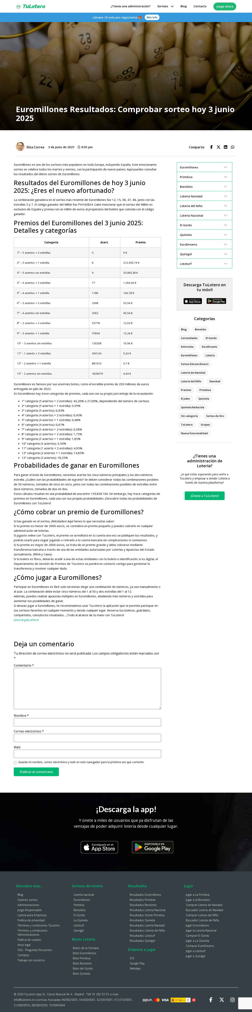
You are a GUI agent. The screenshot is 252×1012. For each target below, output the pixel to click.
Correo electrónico (29, 731)
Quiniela (203, 398)
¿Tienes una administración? (130, 6)
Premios (186, 390)
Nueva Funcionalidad (194, 433)
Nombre (21, 715)
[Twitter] (222, 1000)
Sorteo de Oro (215, 416)
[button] (211, 147)
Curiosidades (189, 338)
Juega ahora (224, 6)
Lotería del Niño (191, 381)
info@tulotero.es (24, 1000)
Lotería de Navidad (193, 372)
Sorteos (162, 6)
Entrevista (187, 346)
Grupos (205, 424)
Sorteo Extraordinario (194, 364)
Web (17, 747)
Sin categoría (189, 416)
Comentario (24, 665)
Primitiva (205, 390)
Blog (184, 6)
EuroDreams (209, 346)
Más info (152, 17)
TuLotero (187, 424)
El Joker (185, 398)
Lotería (210, 355)
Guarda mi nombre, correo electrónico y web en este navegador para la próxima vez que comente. (81, 762)
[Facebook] (211, 1000)
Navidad (214, 381)
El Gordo (211, 338)
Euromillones (189, 355)
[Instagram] (232, 1000)
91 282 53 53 (100, 994)
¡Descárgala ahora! (26, 620)
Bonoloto (200, 329)
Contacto (200, 6)
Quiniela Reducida (192, 407)
